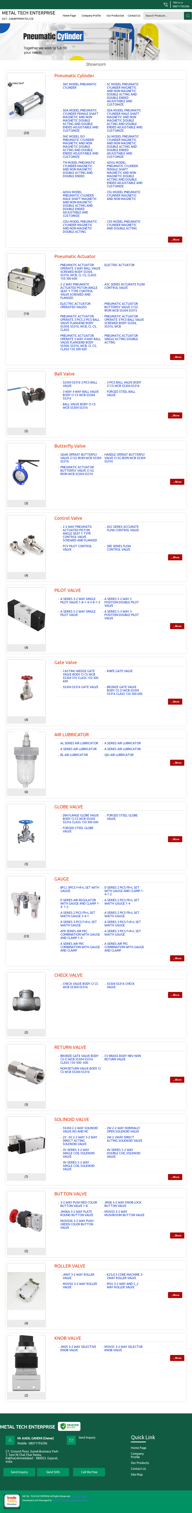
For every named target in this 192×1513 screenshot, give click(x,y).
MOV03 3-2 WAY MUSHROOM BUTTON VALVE (124, 1213)
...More (175, 239)
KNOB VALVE (67, 1338)
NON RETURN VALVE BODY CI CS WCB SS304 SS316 (80, 1070)
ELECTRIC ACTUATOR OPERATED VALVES (75, 305)
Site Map (137, 1474)
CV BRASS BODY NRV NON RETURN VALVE (122, 1057)
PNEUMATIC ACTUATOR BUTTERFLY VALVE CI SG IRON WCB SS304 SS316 (77, 470)
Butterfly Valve (70, 446)
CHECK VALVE (68, 975)
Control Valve (68, 518)
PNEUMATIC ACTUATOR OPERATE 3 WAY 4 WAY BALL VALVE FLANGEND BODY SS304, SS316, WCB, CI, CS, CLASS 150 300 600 (80, 342)
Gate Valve (65, 662)
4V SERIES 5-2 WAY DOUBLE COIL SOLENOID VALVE (123, 1153)
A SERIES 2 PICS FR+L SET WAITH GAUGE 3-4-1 (77, 914)
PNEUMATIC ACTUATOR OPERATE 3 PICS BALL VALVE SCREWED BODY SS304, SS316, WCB (124, 321)
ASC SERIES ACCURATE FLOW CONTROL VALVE (124, 286)
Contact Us (134, 15)
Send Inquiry (87, 1437)
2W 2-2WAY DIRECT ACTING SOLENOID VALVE (124, 1139)
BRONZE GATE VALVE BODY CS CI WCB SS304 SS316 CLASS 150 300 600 (124, 690)
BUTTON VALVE (70, 1193)
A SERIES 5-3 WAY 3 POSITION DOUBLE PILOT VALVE (121, 615)
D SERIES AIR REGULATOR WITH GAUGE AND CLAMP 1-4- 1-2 (80, 903)
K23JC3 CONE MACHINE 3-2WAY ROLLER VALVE (125, 1276)
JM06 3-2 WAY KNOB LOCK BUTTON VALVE (122, 1204)
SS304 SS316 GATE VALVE (80, 687)
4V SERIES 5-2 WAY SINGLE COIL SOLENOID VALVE (79, 1166)
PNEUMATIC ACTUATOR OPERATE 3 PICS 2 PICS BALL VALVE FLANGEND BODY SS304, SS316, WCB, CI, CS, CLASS (80, 323)
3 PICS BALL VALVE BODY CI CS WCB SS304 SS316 (124, 384)
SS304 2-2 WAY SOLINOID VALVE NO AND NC (80, 1129)
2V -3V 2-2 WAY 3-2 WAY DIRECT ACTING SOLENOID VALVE (80, 1141)
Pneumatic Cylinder (74, 75)
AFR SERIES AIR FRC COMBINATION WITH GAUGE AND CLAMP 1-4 (80, 934)
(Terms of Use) (79, 1496)
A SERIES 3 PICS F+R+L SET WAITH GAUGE (78, 923)
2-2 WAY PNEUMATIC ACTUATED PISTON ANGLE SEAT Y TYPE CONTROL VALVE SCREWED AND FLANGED (79, 291)
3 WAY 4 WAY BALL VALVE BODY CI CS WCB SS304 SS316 (81, 395)
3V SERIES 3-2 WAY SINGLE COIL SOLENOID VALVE (79, 1153)
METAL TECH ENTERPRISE (28, 15)
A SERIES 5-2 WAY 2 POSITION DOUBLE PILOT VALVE (121, 602)
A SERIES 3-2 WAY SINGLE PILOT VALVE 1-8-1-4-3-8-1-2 (80, 600)
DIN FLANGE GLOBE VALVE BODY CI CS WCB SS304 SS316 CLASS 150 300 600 (81, 819)
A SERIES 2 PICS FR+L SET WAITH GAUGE (121, 914)
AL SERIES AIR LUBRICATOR (79, 743)
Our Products (114, 15)
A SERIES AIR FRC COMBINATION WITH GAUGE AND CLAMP (80, 947)
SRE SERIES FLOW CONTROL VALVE (119, 547)
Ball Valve (64, 373)
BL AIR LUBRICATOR (74, 754)
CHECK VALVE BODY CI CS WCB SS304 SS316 (80, 985)
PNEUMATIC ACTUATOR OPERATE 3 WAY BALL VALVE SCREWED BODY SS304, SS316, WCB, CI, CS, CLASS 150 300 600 (80, 271)
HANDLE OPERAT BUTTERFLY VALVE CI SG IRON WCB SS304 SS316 (124, 458)
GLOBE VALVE (68, 806)
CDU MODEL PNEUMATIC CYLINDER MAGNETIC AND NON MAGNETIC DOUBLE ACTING (80, 226)
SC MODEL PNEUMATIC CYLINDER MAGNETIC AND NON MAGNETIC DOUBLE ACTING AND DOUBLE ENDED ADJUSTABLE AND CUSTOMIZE (123, 94)
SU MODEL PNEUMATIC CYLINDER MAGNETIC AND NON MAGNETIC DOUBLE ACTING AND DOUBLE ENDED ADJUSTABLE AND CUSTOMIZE (123, 146)
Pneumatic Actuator (74, 256)
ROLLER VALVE (70, 1266)
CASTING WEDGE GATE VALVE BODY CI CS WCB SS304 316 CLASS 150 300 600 (80, 676)
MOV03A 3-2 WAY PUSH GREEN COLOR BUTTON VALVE (77, 1224)
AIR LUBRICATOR (71, 734)
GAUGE (61, 878)
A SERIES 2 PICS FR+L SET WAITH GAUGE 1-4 (121, 901)
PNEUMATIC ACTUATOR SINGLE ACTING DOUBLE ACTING (121, 339)
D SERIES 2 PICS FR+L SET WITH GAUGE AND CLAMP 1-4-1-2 (124, 891)
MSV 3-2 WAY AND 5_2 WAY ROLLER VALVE (122, 1285)
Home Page (69, 15)
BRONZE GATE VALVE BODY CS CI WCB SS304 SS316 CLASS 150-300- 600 (79, 1059)
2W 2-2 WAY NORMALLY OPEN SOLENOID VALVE (123, 1129)
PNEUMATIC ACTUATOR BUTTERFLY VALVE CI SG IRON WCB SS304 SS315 (121, 307)
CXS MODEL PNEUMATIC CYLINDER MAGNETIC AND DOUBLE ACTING (124, 225)
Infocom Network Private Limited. (71, 1500)
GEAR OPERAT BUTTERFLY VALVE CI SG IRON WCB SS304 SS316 (80, 458)
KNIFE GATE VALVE (120, 671)
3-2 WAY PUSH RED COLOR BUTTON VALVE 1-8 (78, 1204)
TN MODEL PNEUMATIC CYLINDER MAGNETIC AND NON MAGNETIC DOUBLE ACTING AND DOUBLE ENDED (79, 169)
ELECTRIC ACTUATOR (119, 265)
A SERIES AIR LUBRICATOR (122, 743)
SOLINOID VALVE (71, 1119)
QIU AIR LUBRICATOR (119, 754)
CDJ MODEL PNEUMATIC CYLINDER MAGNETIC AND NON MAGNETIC (124, 195)
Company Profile (91, 15)
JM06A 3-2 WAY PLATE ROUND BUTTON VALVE (76, 1213)
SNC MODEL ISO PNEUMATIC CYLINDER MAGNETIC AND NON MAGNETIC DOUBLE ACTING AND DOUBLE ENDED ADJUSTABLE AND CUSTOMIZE (80, 146)
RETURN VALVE (70, 1047)
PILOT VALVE (67, 590)
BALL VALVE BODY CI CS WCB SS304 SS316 (79, 405)
